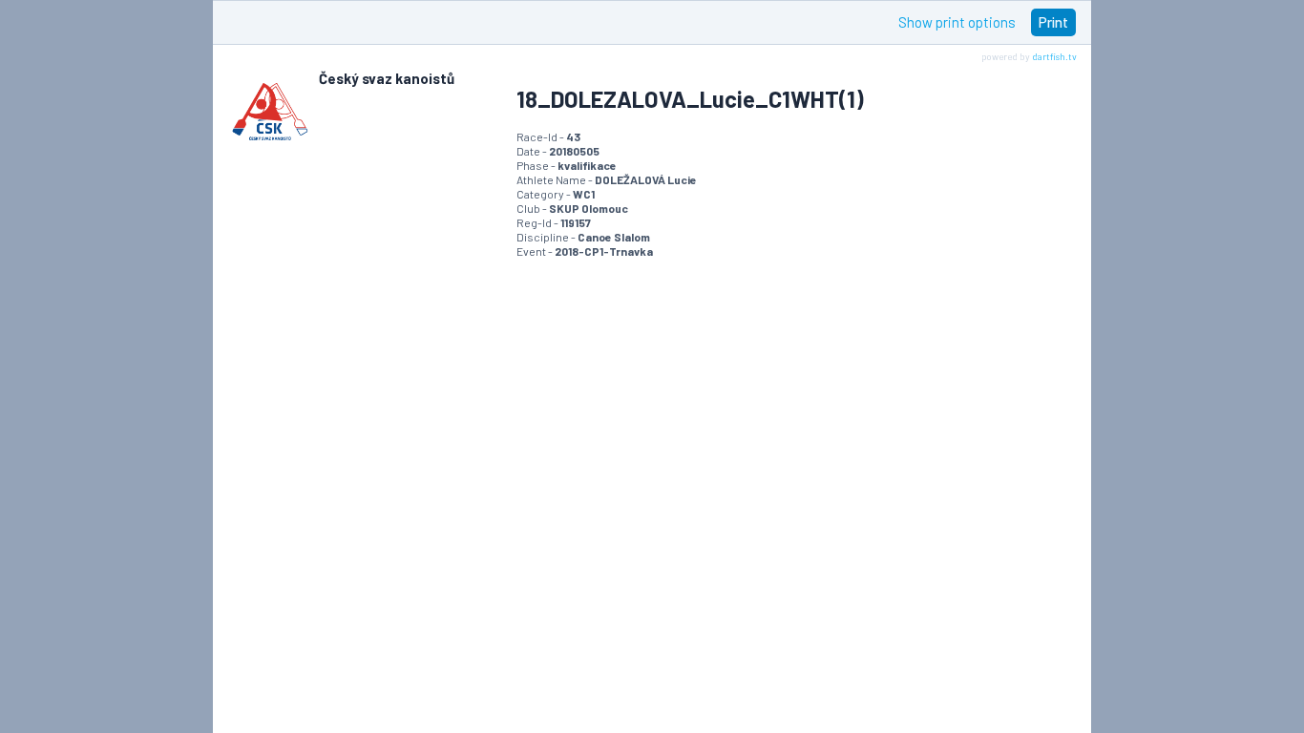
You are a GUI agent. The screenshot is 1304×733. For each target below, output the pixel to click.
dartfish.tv (1054, 56)
